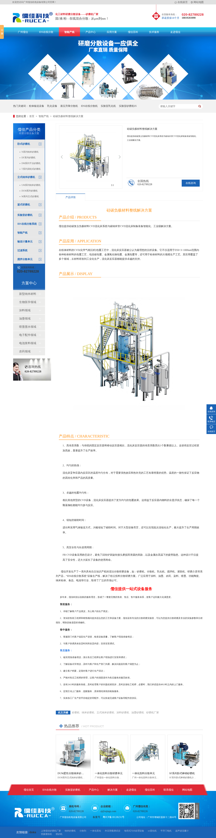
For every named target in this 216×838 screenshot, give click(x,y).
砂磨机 (76, 712)
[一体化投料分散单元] (147, 752)
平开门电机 (166, 831)
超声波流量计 (182, 831)
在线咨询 (191, 183)
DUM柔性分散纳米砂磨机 (72, 773)
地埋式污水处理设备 (134, 831)
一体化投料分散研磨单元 (109, 773)
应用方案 (112, 32)
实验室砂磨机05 (128, 106)
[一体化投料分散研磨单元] (110, 752)
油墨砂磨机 (137, 712)
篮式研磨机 (23, 204)
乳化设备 (52, 106)
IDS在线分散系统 (27, 223)
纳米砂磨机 (88, 712)
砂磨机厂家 (152, 712)
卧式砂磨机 (23, 144)
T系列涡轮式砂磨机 (31, 169)
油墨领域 (25, 318)
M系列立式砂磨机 (30, 196)
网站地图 (199, 2)
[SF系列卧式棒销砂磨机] (185, 752)
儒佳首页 (29, 789)
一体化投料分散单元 (143, 773)
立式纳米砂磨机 (26, 177)
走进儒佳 (175, 32)
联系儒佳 (169, 789)
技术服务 (154, 32)
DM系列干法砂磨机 (31, 163)
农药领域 (25, 351)
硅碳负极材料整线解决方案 (68, 116)
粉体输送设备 (36, 106)
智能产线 (69, 32)
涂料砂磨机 (123, 712)
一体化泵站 (95, 831)
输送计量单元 (25, 241)
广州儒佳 (23, 32)
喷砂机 (59, 834)
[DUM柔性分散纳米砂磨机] (73, 752)
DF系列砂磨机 (28, 157)
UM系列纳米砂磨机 (31, 185)
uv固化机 (152, 831)
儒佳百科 (133, 32)
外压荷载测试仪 (112, 831)
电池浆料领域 (27, 343)
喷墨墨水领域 (27, 326)
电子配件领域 (27, 335)
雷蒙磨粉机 (46, 834)
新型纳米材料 (27, 293)
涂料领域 (25, 310)
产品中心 (91, 32)
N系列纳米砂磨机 (30, 152)
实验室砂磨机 (25, 215)
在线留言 (183, 2)
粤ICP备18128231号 (113, 817)
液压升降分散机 (69, 106)
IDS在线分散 (46, 32)
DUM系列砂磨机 (30, 191)
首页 (32, 116)
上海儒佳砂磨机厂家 (51, 831)
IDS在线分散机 (89, 106)
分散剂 (83, 831)
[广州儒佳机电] (32, 23)
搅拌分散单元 (25, 259)
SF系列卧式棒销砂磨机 (182, 773)
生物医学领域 (27, 302)
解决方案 (113, 789)
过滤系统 (22, 250)
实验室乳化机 (108, 106)
